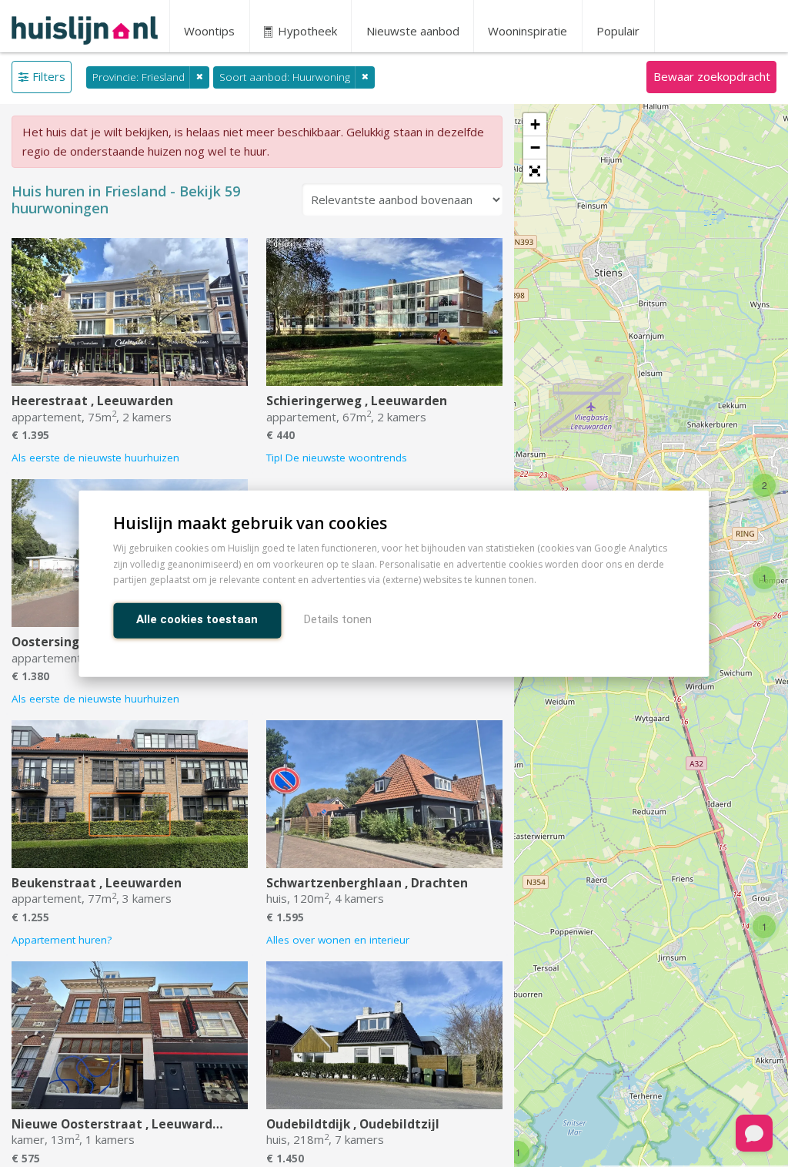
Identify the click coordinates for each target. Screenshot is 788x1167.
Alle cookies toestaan (197, 619)
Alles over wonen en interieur (337, 940)
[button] (534, 171)
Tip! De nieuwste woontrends (336, 457)
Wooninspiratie (527, 31)
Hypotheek (306, 31)
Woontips (209, 31)
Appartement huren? (62, 940)
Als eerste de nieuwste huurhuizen (95, 457)
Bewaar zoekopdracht (711, 76)
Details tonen (338, 619)
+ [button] (535, 124)
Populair (617, 31)
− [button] (535, 147)
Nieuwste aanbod (412, 31)
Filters (48, 76)
